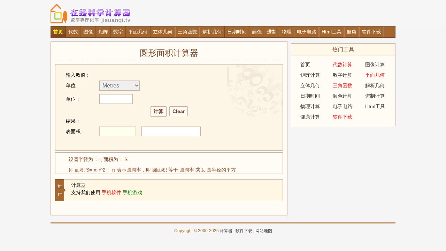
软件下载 (244, 230)
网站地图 (263, 230)
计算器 (78, 185)
